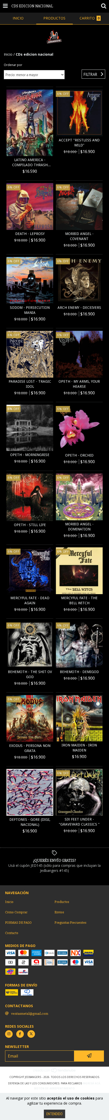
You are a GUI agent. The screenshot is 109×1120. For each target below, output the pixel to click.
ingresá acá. (92, 1083)
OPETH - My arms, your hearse (79, 384)
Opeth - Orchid (79, 455)
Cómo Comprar (16, 912)
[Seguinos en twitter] (31, 1034)
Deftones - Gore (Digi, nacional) (29, 822)
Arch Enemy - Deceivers (79, 308)
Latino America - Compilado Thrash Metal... (30, 162)
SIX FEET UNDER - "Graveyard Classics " (79, 821)
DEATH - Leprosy (30, 234)
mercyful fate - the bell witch (79, 600)
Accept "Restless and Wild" (79, 142)
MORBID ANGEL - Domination (79, 526)
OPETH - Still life (30, 525)
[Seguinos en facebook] (20, 1034)
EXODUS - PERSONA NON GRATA (29, 748)
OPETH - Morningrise (29, 455)
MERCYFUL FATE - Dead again (29, 600)
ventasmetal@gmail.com (29, 1013)
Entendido (54, 1113)
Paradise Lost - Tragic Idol (30, 384)
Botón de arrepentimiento (54, 1088)
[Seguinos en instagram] (9, 1034)
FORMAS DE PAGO (18, 922)
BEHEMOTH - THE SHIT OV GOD (30, 674)
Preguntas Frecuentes (70, 922)
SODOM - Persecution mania (30, 310)
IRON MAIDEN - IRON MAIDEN (79, 747)
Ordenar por (13, 65)
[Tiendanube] (54, 1072)
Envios (59, 912)
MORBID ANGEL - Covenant (79, 236)
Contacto (11, 933)
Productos (62, 902)
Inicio (8, 54)
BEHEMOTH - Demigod (79, 672)
